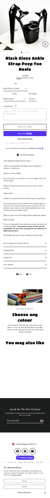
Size (15, 83)
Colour (14, 94)
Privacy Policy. (17, 475)
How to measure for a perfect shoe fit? (16, 243)
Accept (24, 481)
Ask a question (8, 264)
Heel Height (33, 94)
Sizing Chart (7, 257)
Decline (24, 487)
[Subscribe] (41, 420)
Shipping (18, 78)
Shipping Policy (8, 250)
